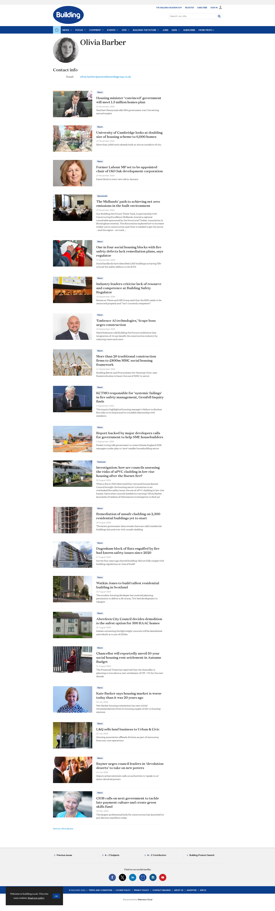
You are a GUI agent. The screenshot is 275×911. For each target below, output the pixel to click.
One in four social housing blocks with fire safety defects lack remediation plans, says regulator (129, 251)
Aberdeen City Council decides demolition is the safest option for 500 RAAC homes (129, 621)
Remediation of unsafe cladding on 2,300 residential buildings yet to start (128, 516)
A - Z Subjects (112, 855)
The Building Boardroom (169, 7)
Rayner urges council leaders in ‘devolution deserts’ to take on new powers (129, 765)
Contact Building (161, 890)
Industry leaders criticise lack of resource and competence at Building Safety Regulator (128, 287)
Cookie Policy (123, 890)
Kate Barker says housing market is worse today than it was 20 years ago (128, 695)
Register (189, 7)
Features (101, 462)
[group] (205, 30)
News (100, 92)
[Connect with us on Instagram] (153, 877)
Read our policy (36, 898)
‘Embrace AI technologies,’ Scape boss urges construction (126, 322)
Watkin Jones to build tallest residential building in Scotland (127, 585)
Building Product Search (201, 855)
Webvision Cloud (145, 899)
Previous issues (64, 855)
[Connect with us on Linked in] (132, 877)
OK (56, 896)
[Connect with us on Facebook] (112, 877)
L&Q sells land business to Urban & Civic (128, 729)
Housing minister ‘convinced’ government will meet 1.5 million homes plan (128, 100)
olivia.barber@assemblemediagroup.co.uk (105, 76)
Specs (203, 890)
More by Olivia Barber (63, 828)
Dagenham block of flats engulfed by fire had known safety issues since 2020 (127, 550)
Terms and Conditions (100, 890)
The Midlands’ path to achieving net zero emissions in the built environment (128, 203)
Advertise (192, 890)
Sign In (214, 7)
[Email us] (143, 877)
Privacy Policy (141, 890)
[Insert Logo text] (68, 23)
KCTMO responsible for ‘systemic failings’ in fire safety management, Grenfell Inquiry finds (130, 397)
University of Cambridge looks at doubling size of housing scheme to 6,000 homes (129, 134)
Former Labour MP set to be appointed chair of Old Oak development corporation (129, 169)
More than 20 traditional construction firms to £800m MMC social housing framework (126, 360)
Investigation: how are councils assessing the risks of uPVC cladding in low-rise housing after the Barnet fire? (128, 471)
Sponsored (102, 196)
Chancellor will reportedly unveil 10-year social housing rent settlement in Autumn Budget (128, 657)
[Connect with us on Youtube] (162, 877)
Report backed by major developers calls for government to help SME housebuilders (129, 435)
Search (219, 16)
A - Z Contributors (156, 855)
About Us (178, 890)
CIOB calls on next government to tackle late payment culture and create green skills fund (127, 802)
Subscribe (202, 7)
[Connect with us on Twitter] (122, 877)
